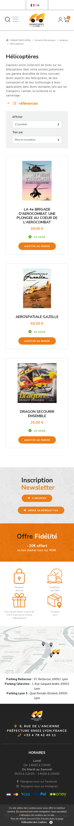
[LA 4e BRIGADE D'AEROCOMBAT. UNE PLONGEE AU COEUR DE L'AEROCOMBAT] (37, 180)
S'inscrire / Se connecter (60, 19)
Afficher (17, 117)
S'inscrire (38, 498)
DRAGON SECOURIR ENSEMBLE (37, 413)
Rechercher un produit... (7, 19)
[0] (65, 18)
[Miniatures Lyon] (37, 20)
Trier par (17, 132)
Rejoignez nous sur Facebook (38, 781)
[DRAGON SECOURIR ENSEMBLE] (37, 383)
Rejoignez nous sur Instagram (39, 786)
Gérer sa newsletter (42, 510)
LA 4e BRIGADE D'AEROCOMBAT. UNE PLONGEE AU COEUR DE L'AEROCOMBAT (37, 216)
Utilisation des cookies (34, 822)
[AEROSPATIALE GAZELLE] (37, 288)
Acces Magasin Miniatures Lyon (37, 649)
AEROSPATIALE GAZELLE (37, 316)
